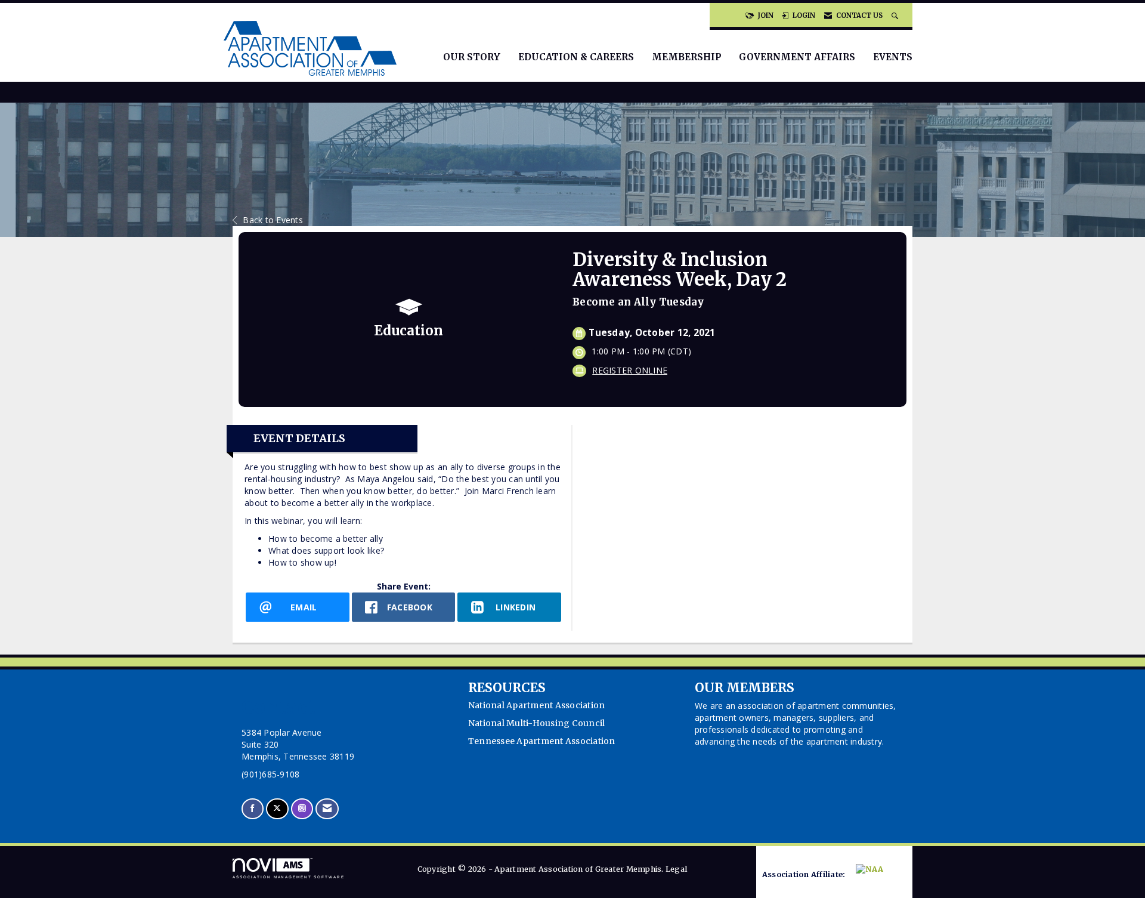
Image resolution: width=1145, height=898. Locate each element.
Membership (686, 57)
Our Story (471, 57)
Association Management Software (289, 877)
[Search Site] (896, 15)
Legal (676, 869)
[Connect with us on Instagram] (302, 808)
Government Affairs (797, 57)
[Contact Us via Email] (327, 808)
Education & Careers (576, 57)
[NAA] (876, 875)
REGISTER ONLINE (629, 370)
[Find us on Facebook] (253, 808)
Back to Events (273, 220)
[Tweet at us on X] (277, 808)
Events (892, 57)
